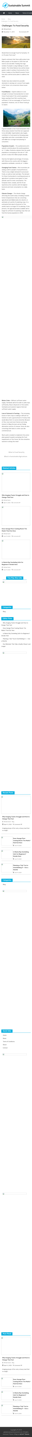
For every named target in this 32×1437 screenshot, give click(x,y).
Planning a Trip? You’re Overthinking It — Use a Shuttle (20, 867)
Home (10, 13)
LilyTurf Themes (24, 1434)
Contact (5, 1048)
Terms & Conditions (9, 1041)
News (17, 13)
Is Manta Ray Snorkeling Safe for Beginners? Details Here (12, 563)
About (5, 1045)
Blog (4, 611)
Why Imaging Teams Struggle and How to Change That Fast (15, 496)
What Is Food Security (16, 452)
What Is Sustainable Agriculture (15, 456)
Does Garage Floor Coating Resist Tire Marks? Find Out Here (14, 530)
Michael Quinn (7, 29)
